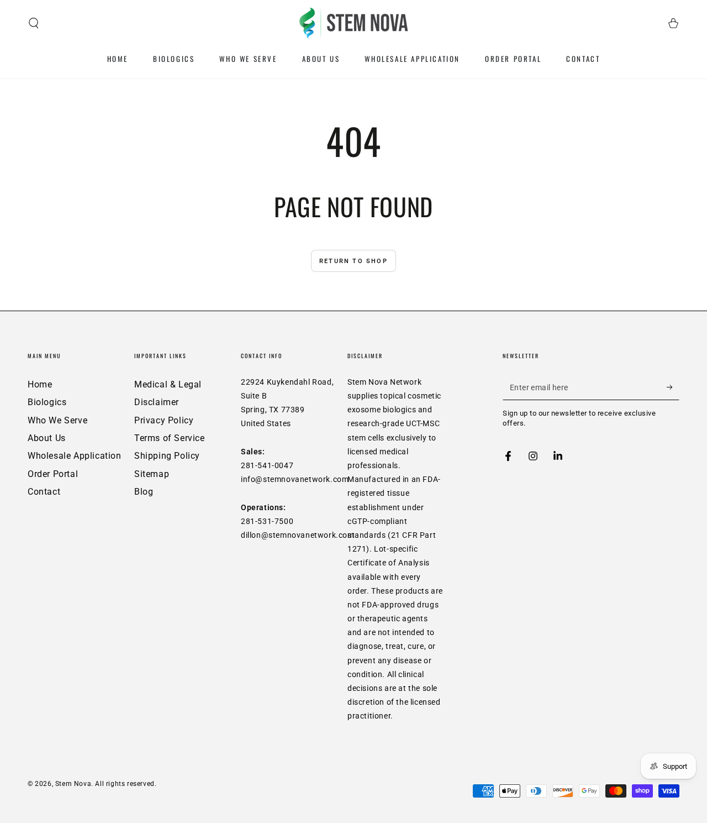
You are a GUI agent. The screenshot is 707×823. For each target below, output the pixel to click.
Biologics (47, 402)
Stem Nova (73, 784)
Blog (143, 491)
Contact (44, 491)
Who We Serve (57, 420)
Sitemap (151, 474)
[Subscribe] (673, 387)
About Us (47, 438)
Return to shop (353, 261)
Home (40, 384)
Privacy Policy (163, 420)
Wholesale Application (75, 455)
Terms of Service (169, 438)
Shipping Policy (167, 455)
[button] (33, 23)
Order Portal (53, 474)
